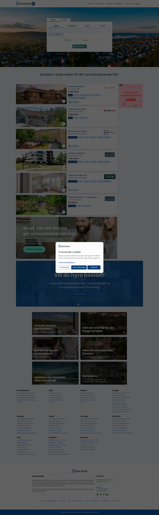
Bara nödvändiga (79, 267)
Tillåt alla (94, 267)
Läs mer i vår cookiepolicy (67, 262)
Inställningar (64, 267)
